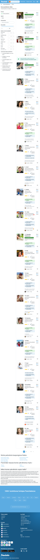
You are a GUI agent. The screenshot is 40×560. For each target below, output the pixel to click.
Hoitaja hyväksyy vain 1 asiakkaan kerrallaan (6, 66)
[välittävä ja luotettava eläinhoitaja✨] (27, 282)
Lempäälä (2, 466)
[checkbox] (1, 53)
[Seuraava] (33, 452)
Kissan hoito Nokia (4, 459)
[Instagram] (26, 551)
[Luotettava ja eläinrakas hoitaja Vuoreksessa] (27, 22)
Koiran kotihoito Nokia (5, 457)
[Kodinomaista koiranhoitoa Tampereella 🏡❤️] (27, 69)
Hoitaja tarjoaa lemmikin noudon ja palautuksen (6, 70)
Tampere (2, 465)
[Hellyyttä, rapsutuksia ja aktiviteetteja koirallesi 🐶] (27, 415)
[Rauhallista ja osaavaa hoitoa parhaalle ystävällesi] (27, 260)
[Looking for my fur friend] (27, 240)
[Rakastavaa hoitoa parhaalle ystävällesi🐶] (27, 350)
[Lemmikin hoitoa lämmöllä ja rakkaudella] (27, 88)
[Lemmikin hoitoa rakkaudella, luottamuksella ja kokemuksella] (27, 394)
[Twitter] (24, 551)
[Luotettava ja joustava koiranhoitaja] (27, 372)
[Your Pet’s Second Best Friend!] (27, 45)
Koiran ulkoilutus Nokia (5, 458)
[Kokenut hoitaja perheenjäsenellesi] (27, 198)
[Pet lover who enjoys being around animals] (27, 154)
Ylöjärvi (21, 465)
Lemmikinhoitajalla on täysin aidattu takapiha (7, 63)
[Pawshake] (4, 2)
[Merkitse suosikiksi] (37, 32)
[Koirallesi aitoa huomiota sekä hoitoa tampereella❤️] (27, 221)
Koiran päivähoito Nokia (24, 457)
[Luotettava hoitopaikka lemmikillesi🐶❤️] (27, 437)
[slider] (1, 26)
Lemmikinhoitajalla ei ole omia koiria (7, 54)
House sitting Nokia (4, 461)
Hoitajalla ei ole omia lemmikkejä (6, 57)
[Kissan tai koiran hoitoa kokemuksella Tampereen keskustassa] (27, 176)
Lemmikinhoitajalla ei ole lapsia (6, 60)
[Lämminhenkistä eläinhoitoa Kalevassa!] (27, 305)
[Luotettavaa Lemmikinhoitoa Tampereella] (27, 110)
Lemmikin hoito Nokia (23, 459)
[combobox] (7, 14)
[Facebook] (21, 551)
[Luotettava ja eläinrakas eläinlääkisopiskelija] (27, 327)
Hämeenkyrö (22, 466)
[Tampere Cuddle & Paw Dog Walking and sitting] (27, 132)
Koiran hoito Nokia (23, 458)
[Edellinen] (22, 452)
